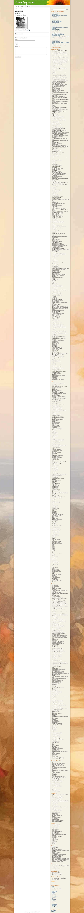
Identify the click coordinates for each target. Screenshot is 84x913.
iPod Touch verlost (55, 399)
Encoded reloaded (55, 839)
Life (25, 15)
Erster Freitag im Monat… (56, 360)
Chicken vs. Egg (55, 818)
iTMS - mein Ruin (55, 567)
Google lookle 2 (54, 727)
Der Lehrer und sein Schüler (56, 21)
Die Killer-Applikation (55, 22)
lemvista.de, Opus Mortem (56, 387)
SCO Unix (53, 282)
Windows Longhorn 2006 (56, 316)
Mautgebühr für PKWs (56, 710)
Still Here (53, 388)
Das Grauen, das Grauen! (56, 271)
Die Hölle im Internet (55, 819)
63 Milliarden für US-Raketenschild (58, 641)
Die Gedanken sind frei (56, 670)
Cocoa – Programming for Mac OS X (58, 776)
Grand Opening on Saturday (56, 515)
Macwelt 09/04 (54, 345)
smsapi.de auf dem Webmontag (57, 127)
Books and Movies (56, 761)
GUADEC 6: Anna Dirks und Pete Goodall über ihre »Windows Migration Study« (60, 212)
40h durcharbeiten (55, 645)
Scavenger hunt (54, 837)
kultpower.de (54, 575)
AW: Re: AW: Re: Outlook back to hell (58, 336)
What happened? (55, 389)
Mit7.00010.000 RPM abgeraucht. (57, 136)
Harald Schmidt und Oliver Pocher (58, 631)
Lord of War (54, 773)
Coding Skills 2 (54, 838)
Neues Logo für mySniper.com (57, 205)
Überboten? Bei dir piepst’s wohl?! (58, 152)
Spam (53, 743)
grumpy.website (54, 891)
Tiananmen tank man (55, 750)
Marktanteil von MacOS (56, 30)
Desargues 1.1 (54, 329)
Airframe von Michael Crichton (57, 781)
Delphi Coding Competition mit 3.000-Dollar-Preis (60, 249)
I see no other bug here (56, 319)
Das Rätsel (54, 843)
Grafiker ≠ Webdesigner (56, 753)
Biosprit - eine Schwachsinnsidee (57, 597)
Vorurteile (53, 549)
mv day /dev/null (55, 679)
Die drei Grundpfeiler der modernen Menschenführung (58, 688)
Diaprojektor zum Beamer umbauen (58, 310)
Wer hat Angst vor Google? (56, 124)
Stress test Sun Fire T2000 (56, 160)
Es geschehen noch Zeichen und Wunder (59, 474)
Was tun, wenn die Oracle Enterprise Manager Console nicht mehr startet (60, 110)
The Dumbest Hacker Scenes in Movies (59, 44)
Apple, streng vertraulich (56, 789)
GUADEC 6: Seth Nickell (56, 217)
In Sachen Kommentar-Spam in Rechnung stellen (60, 268)
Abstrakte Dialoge (55, 814)
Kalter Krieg (54, 494)
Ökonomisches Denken (56, 342)
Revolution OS (54, 774)
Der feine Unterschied (55, 721)
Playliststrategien (55, 177)
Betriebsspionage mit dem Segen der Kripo (59, 662)
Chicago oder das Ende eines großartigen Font (60, 262)
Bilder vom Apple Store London (57, 277)
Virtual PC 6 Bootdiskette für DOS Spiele (59, 371)
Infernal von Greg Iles (55, 778)
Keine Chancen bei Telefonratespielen (58, 651)
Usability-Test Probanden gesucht (57, 820)
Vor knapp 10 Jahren (55, 315)
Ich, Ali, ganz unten (55, 879)
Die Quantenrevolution (56, 790)
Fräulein (53, 546)
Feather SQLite (54, 51)
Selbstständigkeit (55, 520)
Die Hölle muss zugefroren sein (57, 455)
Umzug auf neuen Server (56, 480)
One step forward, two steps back (58, 671)
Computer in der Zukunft (56, 320)
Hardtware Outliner (55, 283)
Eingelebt (53, 523)
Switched (53, 460)
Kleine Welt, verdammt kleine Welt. (58, 417)
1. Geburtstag (54, 484)
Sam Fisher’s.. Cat (55, 397)
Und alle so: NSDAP (55, 586)
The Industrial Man (55, 585)
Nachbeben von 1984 (55, 495)
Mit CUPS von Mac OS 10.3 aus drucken (59, 145)
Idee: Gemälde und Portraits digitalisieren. (59, 854)
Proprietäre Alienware (55, 13)
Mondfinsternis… (55, 578)
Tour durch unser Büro (56, 426)
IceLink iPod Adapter (55, 535)
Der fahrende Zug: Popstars (57, 666)
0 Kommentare (19, 15)
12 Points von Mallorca (56, 577)
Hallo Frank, (54, 536)
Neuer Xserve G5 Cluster (56, 352)
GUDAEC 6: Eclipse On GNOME (57, 216)
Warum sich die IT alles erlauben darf (58, 254)
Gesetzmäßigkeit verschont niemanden (58, 375)
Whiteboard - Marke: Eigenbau (57, 428)
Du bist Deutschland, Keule (56, 681)
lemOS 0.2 (54, 161)
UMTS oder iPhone (55, 420)
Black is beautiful (55, 126)
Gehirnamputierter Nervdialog (57, 131)
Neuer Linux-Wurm (55, 231)
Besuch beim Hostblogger (56, 449)
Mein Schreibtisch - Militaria (56, 541)
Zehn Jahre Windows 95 (56, 41)
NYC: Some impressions (56, 444)
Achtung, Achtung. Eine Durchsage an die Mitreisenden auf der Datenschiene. (59, 439)
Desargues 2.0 (54, 137)
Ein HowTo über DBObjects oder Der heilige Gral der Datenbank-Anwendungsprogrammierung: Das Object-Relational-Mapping (60, 133)
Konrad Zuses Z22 (55, 40)
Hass (53, 552)
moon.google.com (55, 202)
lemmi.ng (53, 568)
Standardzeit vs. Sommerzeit (57, 660)
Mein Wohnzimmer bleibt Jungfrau (58, 379)
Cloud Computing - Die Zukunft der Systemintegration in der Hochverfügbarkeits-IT (60, 57)
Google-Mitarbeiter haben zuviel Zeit (58, 244)
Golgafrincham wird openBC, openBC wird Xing (60, 146)
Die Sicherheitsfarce (55, 301)
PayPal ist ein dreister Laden (57, 629)
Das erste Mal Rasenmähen (57, 580)
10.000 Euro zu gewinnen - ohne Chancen (59, 834)
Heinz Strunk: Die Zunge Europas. (58, 764)
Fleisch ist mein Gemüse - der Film (58, 765)
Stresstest (54, 163)
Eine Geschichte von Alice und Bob (58, 34)
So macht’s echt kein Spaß (56, 691)
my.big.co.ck (54, 647)
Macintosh (54, 276)
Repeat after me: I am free (56, 592)
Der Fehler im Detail (55, 556)
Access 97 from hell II (56, 239)
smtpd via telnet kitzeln (56, 169)
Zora (53, 545)
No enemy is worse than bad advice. (58, 383)
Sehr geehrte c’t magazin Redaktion (58, 340)
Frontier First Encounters (56, 369)
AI (52, 864)
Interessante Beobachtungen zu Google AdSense (60, 74)
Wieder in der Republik (56, 442)
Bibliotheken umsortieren (56, 683)
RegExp (53, 548)
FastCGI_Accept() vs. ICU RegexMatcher (59, 107)
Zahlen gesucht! (55, 830)
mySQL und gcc (55, 164)
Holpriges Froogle (55, 194)
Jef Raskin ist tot (55, 240)
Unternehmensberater (55, 490)
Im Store (53, 510)
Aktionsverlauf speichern (56, 29)
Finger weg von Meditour (56, 465)
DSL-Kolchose (54, 453)
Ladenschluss (54, 451)
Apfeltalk (53, 900)
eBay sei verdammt (55, 219)
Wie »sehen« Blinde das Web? (57, 33)
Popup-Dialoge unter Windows (57, 810)
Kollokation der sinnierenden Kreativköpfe (59, 461)
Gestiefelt (53, 816)
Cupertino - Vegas (55, 403)
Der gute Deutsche (55, 14)
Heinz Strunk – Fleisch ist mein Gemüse (59, 777)
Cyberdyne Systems (55, 742)
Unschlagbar (54, 715)
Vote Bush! (54, 755)
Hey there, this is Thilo (56, 384)
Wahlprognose (54, 714)
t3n (52, 898)
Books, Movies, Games (57, 877)
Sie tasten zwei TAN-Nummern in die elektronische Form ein (58, 234)
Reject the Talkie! (55, 847)
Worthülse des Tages (55, 711)
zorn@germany (54, 344)
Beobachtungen (54, 522)
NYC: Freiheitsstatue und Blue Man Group (59, 445)
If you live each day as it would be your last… (60, 590)
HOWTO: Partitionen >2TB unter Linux (58, 111)
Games (53, 881)
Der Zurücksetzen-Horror (56, 817)
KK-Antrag (53, 71)
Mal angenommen (55, 718)
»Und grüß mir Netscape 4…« (57, 295)
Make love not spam (55, 273)
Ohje (53, 712)
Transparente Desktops (56, 489)
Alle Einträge (53, 911)
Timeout (53, 292)
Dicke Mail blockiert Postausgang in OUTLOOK (60, 80)
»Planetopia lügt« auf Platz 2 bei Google (59, 704)
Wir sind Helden (54, 355)
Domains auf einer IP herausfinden (58, 90)
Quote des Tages (55, 518)
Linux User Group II (55, 486)
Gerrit (22, 30)
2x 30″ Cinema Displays (56, 279)
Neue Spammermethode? (56, 197)
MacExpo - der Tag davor (56, 571)
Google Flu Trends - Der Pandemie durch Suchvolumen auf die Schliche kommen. (59, 601)
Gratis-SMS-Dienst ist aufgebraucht (58, 275)
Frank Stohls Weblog (55, 749)
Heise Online (54, 899)
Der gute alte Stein (55, 412)
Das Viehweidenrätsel (55, 832)
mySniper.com (54, 351)
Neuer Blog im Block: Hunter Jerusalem (59, 669)
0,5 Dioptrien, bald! (55, 458)
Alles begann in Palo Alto (56, 317)
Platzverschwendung (55, 20)
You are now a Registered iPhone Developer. (59, 84)
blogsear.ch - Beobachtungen (57, 143)
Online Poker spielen (55, 646)
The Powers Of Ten (55, 255)
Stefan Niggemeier (55, 896)
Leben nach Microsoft (55, 745)
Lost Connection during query (57, 150)
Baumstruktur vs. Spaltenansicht (57, 796)
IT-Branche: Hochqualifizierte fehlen (58, 230)
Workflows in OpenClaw (56, 869)
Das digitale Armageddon (56, 35)
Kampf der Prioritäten (55, 569)
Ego (52, 565)
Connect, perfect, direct (56, 372)
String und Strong (55, 725)
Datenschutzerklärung (55, 652)
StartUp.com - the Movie (56, 852)
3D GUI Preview (55, 813)
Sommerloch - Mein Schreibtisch (57, 543)
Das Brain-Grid (54, 298)
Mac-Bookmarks (55, 266)
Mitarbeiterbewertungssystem (57, 491)
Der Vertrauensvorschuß (56, 267)
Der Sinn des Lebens (55, 595)
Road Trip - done (55, 401)
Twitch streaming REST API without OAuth (59, 50)
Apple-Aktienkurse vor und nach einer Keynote (60, 140)
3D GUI (53, 358)
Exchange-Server (55, 335)
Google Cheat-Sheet (55, 179)
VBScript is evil (54, 378)
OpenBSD (53, 193)
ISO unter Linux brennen (56, 112)
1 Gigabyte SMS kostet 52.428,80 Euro (58, 253)
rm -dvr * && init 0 (55, 125)
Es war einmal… (55, 551)
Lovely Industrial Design (56, 166)
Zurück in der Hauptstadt (56, 402)
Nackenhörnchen (55, 498)
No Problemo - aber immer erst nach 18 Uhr (59, 635)
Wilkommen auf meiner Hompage (57, 739)
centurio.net (54, 905)
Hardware (53, 232)
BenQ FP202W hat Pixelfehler (57, 172)
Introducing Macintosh (56, 251)
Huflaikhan (53, 887)
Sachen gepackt (55, 513)
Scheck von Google (55, 459)
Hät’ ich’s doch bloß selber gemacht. (58, 248)
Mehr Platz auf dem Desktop (57, 243)
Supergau (53, 252)
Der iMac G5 (54, 280)
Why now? (54, 848)
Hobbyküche (55, 871)
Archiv (21, 8)
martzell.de (54, 890)
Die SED (53, 587)
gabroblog (28, 30)
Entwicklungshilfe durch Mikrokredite (58, 633)
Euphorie (53, 554)
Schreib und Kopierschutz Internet (58, 672)
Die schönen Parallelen (56, 634)
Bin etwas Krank (55, 476)
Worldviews (55, 584)
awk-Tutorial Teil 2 (55, 19)
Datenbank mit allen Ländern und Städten (59, 147)
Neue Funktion (54, 481)
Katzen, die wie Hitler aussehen (57, 416)
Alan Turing (54, 106)
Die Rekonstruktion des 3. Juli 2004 (58, 643)
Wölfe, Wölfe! (54, 640)
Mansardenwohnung (55, 423)
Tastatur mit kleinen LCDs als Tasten (58, 203)
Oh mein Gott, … (55, 740)
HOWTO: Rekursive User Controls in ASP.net (60, 135)
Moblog (53, 517)
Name (16, 39)
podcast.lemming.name (56, 473)
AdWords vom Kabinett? (56, 602)
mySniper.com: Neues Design (57, 176)
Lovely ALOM (54, 167)
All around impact (55, 756)
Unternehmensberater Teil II (57, 682)
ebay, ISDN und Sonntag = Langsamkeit (59, 496)
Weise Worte (54, 746)
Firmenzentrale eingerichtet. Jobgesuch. (59, 632)
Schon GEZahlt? (55, 579)
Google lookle (54, 576)
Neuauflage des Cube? (56, 264)
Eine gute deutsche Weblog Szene (58, 757)
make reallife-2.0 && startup (57, 457)
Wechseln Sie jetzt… (55, 312)
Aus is (53, 454)
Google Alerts (54, 321)
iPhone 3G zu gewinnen (56, 826)
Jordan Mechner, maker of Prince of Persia (59, 386)
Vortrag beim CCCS (55, 485)
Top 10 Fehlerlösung (55, 284)
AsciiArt (53, 550)
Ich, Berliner (54, 418)
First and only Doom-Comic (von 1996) (58, 398)
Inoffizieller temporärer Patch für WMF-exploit (60, 182)
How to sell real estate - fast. (57, 849)
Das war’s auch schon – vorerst (57, 168)
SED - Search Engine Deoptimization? (58, 79)
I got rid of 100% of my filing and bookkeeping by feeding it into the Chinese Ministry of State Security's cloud (60, 866)
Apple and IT (55, 49)
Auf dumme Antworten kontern (57, 723)
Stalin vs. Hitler (54, 754)
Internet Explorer (55, 337)
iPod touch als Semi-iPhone (56, 108)
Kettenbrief (54, 464)
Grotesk (53, 675)
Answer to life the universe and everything (59, 678)
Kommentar (17, 46)
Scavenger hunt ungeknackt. (57, 836)
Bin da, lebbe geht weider (56, 452)
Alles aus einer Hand (55, 747)
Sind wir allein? (54, 589)
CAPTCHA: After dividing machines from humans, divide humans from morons (59, 174)
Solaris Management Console (57, 165)
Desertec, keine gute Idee (56, 588)
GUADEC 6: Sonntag (55, 214)
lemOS (53, 201)
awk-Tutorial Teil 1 (55, 17)
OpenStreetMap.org (55, 91)
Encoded (53, 840)
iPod (52, 555)
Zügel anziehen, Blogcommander (57, 392)
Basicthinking (54, 894)
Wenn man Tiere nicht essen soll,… (58, 419)
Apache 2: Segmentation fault (57, 88)
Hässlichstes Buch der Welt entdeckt (58, 763)
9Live (53, 744)
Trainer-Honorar (54, 685)
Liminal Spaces (54, 385)
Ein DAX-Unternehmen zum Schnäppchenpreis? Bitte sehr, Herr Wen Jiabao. (60, 605)
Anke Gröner (54, 897)
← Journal (17, 8)
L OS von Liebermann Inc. (56, 370)
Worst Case (54, 479)
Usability (54, 793)
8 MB (53, 540)
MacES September (55, 534)
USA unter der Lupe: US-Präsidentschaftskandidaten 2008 (57, 650)
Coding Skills (54, 842)
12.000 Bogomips (55, 148)
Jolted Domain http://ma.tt (56, 414)
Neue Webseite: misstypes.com (57, 855)
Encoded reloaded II (55, 827)
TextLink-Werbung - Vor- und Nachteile (58, 613)
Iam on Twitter (54, 391)
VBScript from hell (55, 367)
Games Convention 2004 (56, 539)
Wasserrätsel (54, 841)
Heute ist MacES (55, 507)
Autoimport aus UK (55, 853)
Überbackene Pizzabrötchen (57, 874)
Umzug (53, 429)
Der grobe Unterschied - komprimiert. (58, 404)
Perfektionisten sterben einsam (57, 680)
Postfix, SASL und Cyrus (56, 483)
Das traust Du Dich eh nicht (57, 709)
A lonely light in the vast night (57, 724)
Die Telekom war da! (55, 115)
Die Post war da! (55, 114)
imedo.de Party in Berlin (56, 415)
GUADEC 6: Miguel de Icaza (57, 215)
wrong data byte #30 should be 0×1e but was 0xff (60, 199)
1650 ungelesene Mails (56, 395)
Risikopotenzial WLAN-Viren (57, 241)
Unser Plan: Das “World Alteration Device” (59, 636)
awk (52, 200)
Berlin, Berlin (54, 421)
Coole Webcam (54, 175)
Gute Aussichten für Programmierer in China (59, 603)
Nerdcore (53, 893)
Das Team (54, 769)
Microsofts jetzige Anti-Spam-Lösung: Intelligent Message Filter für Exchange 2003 (60, 354)
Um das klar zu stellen (56, 741)
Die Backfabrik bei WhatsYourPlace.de (58, 96)
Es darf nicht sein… (55, 318)
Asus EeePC (54, 105)
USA (53, 448)
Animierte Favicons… (55, 181)
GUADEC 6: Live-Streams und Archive (58, 208)
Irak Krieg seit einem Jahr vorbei (57, 758)
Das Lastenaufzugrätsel (56, 833)
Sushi (53, 566)
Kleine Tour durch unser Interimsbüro (58, 116)
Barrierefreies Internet (55, 23)
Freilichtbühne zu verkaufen (56, 463)
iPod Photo (54, 296)
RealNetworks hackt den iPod (57, 347)
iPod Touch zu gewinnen (56, 825)
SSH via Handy (54, 170)
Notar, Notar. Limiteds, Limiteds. (57, 861)
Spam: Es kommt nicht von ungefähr (58, 356)
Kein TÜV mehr (54, 432)
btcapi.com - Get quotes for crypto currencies (60, 52)
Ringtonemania (54, 730)
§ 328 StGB (54, 591)
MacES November (55, 516)
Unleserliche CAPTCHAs (56, 799)
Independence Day (55, 144)
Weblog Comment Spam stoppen (57, 357)
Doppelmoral (54, 719)
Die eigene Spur (54, 722)
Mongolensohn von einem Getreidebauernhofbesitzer (56, 857)
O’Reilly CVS (54, 775)
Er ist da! (53, 547)
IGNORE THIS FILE (55, 242)
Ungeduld (53, 482)
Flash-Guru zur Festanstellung (57, 118)
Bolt (52, 762)
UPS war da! (54, 113)
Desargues (54, 811)
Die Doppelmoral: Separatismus (57, 630)
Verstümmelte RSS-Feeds (56, 707)
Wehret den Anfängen (55, 644)
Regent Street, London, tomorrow (57, 514)
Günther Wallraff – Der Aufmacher (58, 780)
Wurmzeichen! (54, 374)
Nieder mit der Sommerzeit (56, 129)
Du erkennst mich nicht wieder (57, 553)
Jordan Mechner (54, 906)
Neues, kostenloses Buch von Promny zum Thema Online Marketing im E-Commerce (59, 78)
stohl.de (53, 903)
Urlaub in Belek (54, 466)
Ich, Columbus (54, 430)
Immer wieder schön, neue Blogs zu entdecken (60, 708)
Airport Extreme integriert (56, 304)
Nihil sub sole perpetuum (56, 422)
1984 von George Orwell (56, 791)
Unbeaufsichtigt (54, 297)
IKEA (53, 504)
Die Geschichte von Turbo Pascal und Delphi (59, 245)
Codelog (53, 572)
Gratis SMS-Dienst (55, 341)
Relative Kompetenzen (56, 690)
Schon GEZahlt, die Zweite (56, 574)
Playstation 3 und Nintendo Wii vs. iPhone (59, 130)
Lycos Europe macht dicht (56, 599)
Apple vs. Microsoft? (55, 263)
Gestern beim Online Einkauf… (57, 821)
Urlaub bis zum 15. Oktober (56, 525)
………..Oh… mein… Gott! (56, 400)
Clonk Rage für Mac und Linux (57, 83)
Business (54, 846)
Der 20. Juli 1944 (55, 616)
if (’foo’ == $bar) (54, 207)
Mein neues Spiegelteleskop (57, 519)
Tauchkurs (54, 526)
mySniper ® (54, 431)
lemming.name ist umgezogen (57, 475)
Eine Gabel (54, 537)
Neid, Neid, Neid (55, 151)
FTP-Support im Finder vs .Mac (57, 246)
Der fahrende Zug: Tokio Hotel (57, 665)
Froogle (53, 281)
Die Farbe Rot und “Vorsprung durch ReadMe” (60, 794)
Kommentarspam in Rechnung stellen (58, 269)
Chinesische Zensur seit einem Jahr (58, 478)
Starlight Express (55, 488)
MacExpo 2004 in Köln (56, 570)
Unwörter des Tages (55, 728)
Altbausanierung (54, 433)
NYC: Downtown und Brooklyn (57, 446)
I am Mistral (54, 472)
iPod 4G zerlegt (54, 346)
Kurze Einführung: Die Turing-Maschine (58, 85)
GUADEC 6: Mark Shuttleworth (57, 213)
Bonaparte (53, 413)
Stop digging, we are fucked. (57, 642)
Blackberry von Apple (55, 142)
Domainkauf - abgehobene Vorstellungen (59, 81)
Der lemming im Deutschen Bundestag (58, 396)
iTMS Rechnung (55, 563)
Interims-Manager (55, 505)
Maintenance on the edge (56, 171)
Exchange (53, 328)
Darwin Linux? (54, 229)
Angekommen (54, 511)
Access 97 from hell (55, 343)
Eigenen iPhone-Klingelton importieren (58, 82)
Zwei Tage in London (55, 508)
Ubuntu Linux (54, 235)
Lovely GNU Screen (55, 16)
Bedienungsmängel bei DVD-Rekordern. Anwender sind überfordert (59, 798)
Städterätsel (54, 828)
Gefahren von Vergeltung (56, 272)
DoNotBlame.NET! (55, 305)
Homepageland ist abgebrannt (57, 738)
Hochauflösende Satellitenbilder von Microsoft (60, 178)
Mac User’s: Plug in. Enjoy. (56, 293)
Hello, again (54, 581)
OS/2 (53, 238)
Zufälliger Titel (54, 26)
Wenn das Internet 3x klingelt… (57, 183)
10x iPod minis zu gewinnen (57, 831)
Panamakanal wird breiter (56, 661)
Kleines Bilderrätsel (55, 829)
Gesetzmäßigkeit (55, 376)
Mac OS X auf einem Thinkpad (57, 300)
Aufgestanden (54, 512)
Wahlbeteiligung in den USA (56, 713)
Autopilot (53, 544)
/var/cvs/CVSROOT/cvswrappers (57, 196)
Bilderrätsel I (54, 835)
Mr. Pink (53, 766)
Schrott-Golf (54, 424)
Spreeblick (53, 892)
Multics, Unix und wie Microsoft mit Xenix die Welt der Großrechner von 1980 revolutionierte (60, 307)
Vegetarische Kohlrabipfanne (57, 873)
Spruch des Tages (55, 350)
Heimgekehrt (54, 521)
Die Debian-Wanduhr (55, 195)
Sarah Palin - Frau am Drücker (57, 608)
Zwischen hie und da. (55, 425)
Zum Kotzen (54, 506)
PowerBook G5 (54, 377)
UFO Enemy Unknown (56, 456)
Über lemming (53, 910)
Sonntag (53, 278)
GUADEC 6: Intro (55, 218)
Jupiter (53, 667)
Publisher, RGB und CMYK (56, 314)
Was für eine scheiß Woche (57, 390)
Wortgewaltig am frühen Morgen (57, 748)
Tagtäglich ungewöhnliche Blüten (57, 648)
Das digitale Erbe (55, 720)
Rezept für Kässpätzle (56, 872)
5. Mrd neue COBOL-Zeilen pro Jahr (58, 313)
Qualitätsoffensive (55, 684)
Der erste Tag (54, 686)
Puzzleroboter (54, 204)
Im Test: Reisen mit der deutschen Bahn (59, 393)
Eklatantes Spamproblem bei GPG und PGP (59, 15)
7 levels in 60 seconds (56, 772)
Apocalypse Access (55, 349)
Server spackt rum (55, 477)
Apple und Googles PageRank (57, 348)
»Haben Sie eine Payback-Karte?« (58, 703)
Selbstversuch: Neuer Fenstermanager (58, 53)
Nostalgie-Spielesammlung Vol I (57, 299)
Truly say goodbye (55, 564)
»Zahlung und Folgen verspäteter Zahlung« (59, 637)
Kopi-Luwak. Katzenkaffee (56, 596)
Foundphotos (54, 729)
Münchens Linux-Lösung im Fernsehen (58, 274)
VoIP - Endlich (54, 427)
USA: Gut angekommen (56, 447)
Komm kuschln (54, 462)
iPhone (53, 141)
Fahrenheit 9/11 (54, 736)
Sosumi (53, 180)
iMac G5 (53, 330)
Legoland (53, 538)
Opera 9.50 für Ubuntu (56, 89)
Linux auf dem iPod (55, 265)
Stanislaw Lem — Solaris (56, 779)
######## (53, 809)
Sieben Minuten (54, 726)
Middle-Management (55, 689)
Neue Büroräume (55, 639)
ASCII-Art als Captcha (56, 191)
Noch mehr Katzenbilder (56, 542)
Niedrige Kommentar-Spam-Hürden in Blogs (59, 598)
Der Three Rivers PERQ (56, 311)
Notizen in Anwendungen (56, 795)
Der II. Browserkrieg (55, 294)
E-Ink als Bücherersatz (56, 247)
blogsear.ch (54, 149)
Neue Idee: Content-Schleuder (57, 70)
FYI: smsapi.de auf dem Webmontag (58, 128)
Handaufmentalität (55, 668)
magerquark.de (54, 904)
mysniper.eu (54, 162)
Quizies (53, 824)
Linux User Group (55, 487)
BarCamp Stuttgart (55, 394)
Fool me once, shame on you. (57, 450)
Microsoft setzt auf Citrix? (56, 153)
